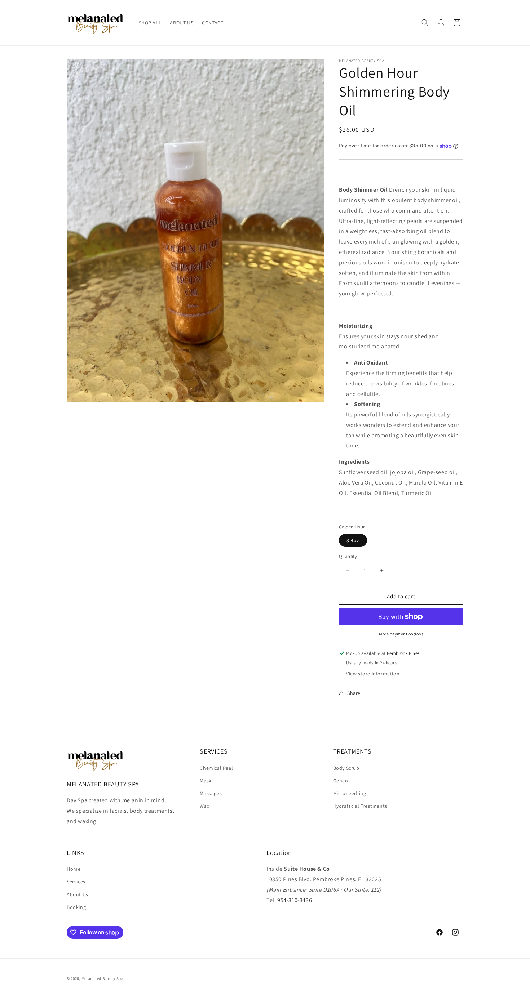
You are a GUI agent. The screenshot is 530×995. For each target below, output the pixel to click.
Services (76, 881)
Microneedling (349, 793)
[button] (425, 23)
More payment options (401, 634)
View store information (372, 673)
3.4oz (352, 540)
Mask (205, 780)
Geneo (340, 780)
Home (73, 869)
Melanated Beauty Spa (102, 978)
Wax (204, 806)
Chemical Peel (216, 768)
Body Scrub (346, 768)
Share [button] (354, 693)
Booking (76, 907)
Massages (211, 793)
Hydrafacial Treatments (360, 806)
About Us (77, 894)
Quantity (348, 556)
